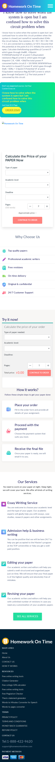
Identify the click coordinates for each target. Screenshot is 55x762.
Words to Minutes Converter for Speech (19, 703)
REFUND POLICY (9, 730)
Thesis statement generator (14, 698)
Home (4, 653)
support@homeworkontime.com (17, 746)
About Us (6, 657)
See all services (27, 616)
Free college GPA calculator (14, 685)
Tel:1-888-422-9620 (17, 741)
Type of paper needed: (14, 332)
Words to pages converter (13, 707)
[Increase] (47, 206)
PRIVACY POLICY (9, 717)
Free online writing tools (12, 676)
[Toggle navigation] (50, 6)
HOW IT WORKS (9, 666)
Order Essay (12, 110)
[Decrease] (30, 206)
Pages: (7, 365)
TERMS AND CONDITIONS (14, 722)
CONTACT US (8, 662)
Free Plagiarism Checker (12, 694)
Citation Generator (10, 681)
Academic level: (11, 343)
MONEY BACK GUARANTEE (15, 726)
